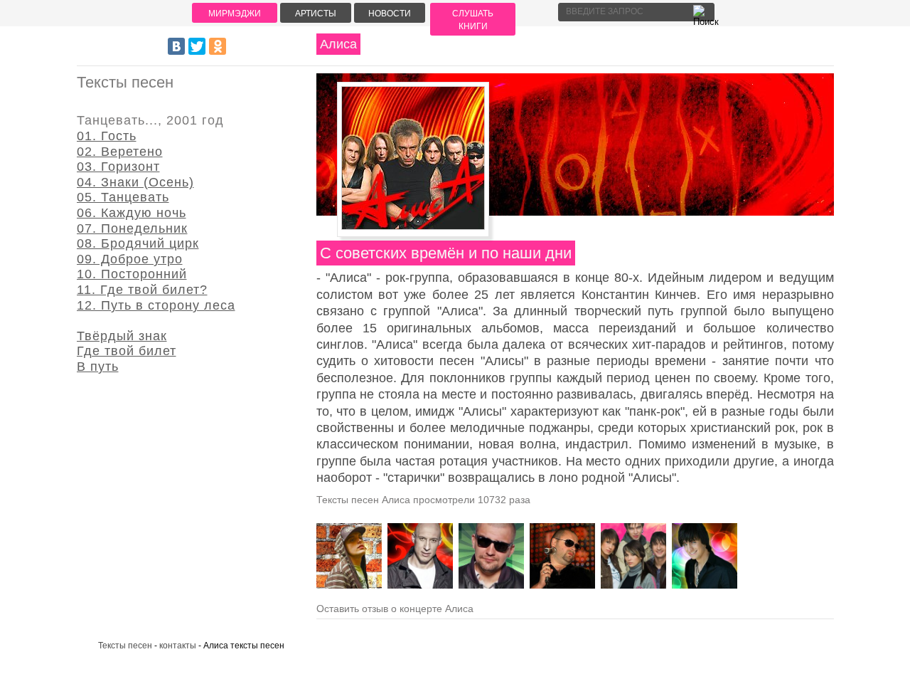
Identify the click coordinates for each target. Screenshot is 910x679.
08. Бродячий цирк (138, 243)
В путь (98, 366)
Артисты (315, 14)
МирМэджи (234, 14)
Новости (389, 14)
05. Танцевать (123, 197)
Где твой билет (126, 351)
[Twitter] (196, 46)
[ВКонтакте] (176, 46)
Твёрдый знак (122, 336)
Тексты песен (125, 646)
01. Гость (106, 136)
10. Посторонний (132, 274)
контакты (177, 646)
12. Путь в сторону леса (156, 305)
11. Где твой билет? (142, 290)
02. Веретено (120, 151)
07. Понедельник (132, 228)
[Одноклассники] (217, 46)
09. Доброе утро (130, 259)
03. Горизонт (118, 166)
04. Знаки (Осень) (135, 182)
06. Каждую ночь (131, 213)
